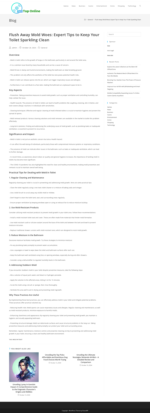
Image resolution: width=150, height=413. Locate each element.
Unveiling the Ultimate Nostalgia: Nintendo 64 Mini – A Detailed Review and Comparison (86, 358)
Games (109, 107)
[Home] (85, 20)
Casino (109, 115)
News (109, 110)
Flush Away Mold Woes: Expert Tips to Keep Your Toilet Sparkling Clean (118, 20)
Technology (111, 125)
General (44, 48)
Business (110, 112)
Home (109, 120)
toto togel (110, 51)
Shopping (110, 122)
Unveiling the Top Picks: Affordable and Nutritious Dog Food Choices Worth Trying (55, 357)
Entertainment (112, 117)
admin (14, 48)
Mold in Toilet (17, 339)
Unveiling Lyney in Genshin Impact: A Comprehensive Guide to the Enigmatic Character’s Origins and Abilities (23, 388)
